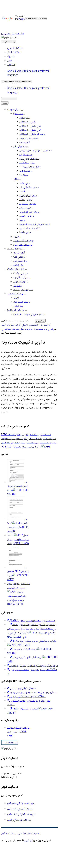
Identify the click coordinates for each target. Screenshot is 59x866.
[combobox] (16, 81)
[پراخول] (22, 110)
